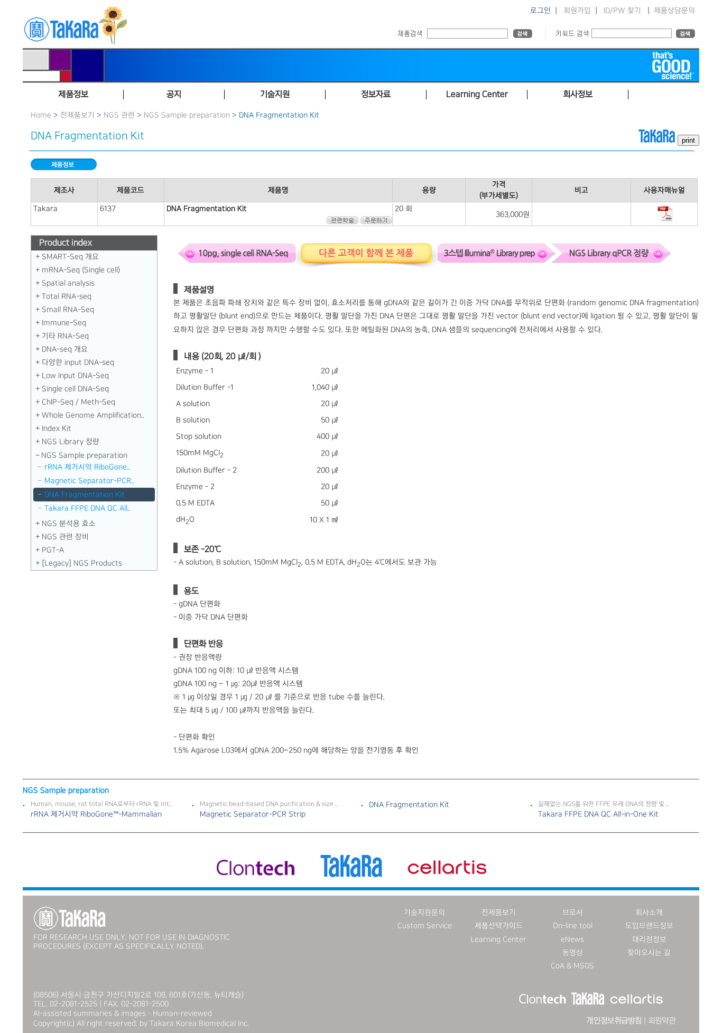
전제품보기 (77, 115)
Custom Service (424, 926)
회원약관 (661, 1021)
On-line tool (573, 926)
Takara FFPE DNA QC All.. (87, 508)
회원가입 (577, 10)
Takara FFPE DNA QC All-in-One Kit (598, 814)
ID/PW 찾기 (622, 10)
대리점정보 (649, 939)
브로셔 (572, 912)
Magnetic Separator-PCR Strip (253, 814)
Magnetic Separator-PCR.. (89, 481)
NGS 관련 (119, 115)
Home (41, 115)
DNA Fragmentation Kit (84, 494)
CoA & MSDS (572, 966)
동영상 (572, 952)
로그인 (540, 10)
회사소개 (649, 912)
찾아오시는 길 (649, 952)
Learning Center (498, 939)
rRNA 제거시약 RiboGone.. (87, 467)
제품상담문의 (674, 10)
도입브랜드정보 (649, 926)
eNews (572, 939)
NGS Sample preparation (187, 115)
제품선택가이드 (499, 926)
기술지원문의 (424, 912)
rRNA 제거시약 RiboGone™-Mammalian (96, 814)
